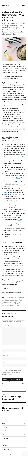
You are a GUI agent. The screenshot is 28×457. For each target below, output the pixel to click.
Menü (23, 5)
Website (4, 362)
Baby (21, 297)
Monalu (6, 297)
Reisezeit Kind (5, 303)
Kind (21, 299)
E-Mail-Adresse (7, 355)
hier (10, 192)
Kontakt (4, 445)
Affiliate (16, 292)
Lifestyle (4, 427)
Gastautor (5, 438)
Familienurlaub (15, 299)
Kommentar (6, 325)
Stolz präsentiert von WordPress (15, 454)
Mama (7, 300)
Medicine (12, 300)
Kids (24, 297)
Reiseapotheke (5, 302)
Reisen (11, 302)
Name (4, 348)
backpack (8, 299)
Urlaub (11, 305)
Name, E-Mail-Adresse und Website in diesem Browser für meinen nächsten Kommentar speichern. (12, 372)
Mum (3, 423)
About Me (5, 442)
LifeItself (6, 5)
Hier (23, 157)
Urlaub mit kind (17, 305)
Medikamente (18, 300)
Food (3, 434)
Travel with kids (16, 303)
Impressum (5, 449)
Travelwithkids (5, 305)
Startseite (5, 420)
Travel (18, 297)
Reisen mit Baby (18, 302)
